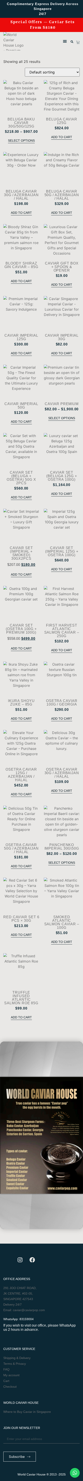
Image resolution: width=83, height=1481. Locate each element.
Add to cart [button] (61, 137)
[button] (65, 41)
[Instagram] (20, 1259)
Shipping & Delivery (17, 1358)
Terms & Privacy (14, 1363)
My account (11, 1375)
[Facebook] (32, 1259)
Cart (6, 1381)
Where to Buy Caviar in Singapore (27, 1411)
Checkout (10, 1386)
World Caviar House (21, 1402)
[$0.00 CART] (78, 42)
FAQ (6, 1369)
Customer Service (19, 1349)
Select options (21, 140)
